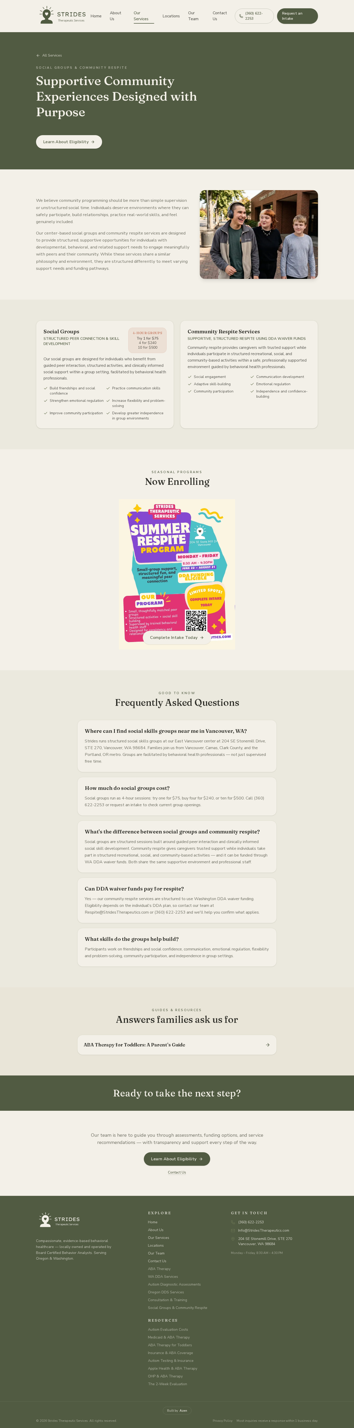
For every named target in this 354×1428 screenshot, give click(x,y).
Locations (171, 16)
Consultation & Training (167, 1300)
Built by (177, 1411)
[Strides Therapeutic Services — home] (61, 16)
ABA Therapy (159, 1268)
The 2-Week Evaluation (167, 1384)
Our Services (141, 16)
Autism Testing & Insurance (171, 1360)
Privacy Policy (222, 1421)
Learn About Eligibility (66, 142)
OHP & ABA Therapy (165, 1376)
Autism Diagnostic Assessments (174, 1284)
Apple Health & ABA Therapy (172, 1368)
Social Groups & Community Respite (177, 1307)
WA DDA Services (163, 1276)
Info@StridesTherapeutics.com (263, 1230)
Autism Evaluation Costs (168, 1329)
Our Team (193, 16)
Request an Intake (292, 16)
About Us (115, 16)
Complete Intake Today (173, 637)
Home (96, 16)
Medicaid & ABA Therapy (169, 1337)
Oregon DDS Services (166, 1292)
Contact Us (220, 16)
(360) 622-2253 (254, 16)
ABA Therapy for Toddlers (170, 1345)
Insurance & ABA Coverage (170, 1352)
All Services (52, 55)
